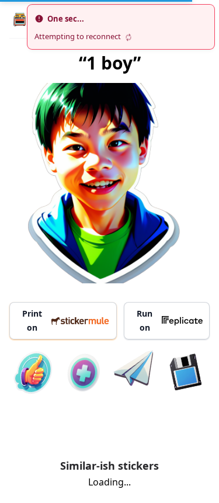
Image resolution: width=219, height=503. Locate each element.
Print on (32, 320)
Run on (144, 320)
